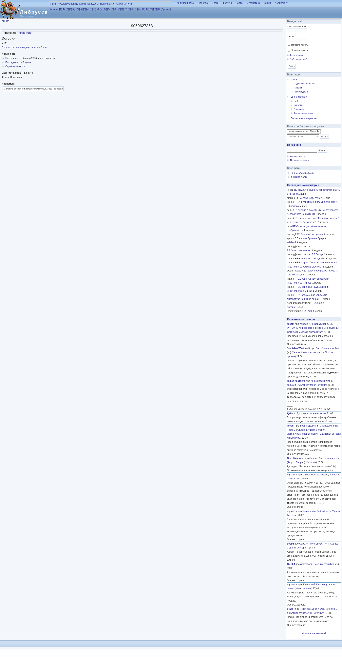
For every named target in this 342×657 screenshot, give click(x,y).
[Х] (132, 9)
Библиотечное (299, 96)
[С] (119, 9)
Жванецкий (308, 584)
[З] (84, 9)
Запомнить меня (300, 50)
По (318, 348)
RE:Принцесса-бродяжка (311, 258)
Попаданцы (332, 328)
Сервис (313, 458)
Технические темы (303, 113)
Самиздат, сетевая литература (304, 332)
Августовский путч (329, 458)
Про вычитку (300, 109)
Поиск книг (294, 144)
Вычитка (298, 105)
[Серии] (80, 3)
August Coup (295, 462)
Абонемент (281, 3)
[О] (108, 9)
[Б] (64, 9)
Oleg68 (291, 564)
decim (290, 543)
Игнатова (305, 608)
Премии (298, 88)
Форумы (227, 3)
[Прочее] (166, 9)
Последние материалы (304, 118)
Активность (25, 32)
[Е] (77, 9)
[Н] (105, 9)
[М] (101, 9)
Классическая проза (312, 352)
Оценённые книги (15, 66)
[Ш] (143, 9)
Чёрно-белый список (302, 173)
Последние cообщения (18, 62)
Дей (289, 413)
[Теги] (129, 3)
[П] (112, 9)
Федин (303, 425)
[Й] (91, 9)
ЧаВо (296, 101)
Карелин (304, 324)
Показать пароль (299, 45)
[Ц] (136, 9)
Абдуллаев (306, 564)
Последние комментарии (303, 185)
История (311, 462)
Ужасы (296, 352)
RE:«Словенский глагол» (309, 198)
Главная (5, 21)
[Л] (98, 9)
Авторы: (54, 9)
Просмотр (11, 32)
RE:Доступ (318, 254)
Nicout (290, 324)
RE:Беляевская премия (310, 234)
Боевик (334, 564)
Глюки (267, 3)
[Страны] (121, 3)
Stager (290, 608)
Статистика (253, 3)
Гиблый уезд (324, 511)
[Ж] (81, 9)
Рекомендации (301, 91)
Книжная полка (185, 3)
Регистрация (296, 55)
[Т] (122, 9)
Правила (203, 3)
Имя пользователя (296, 26)
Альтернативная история (312, 385)
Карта (239, 3)
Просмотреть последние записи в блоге (24, 47)
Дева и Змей (318, 608)
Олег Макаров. (295, 458)
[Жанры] (71, 3)
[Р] (115, 9)
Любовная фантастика (300, 613)
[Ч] (139, 9)
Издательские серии (304, 83)
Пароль (290, 36)
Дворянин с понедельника (311, 413)
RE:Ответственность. (299, 250)
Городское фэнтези (313, 328)
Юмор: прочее (303, 588)
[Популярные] (107, 3)
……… (320, 503)
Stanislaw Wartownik (298, 348)
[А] (60, 9)
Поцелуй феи (321, 564)
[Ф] (129, 9)
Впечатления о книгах (301, 319)
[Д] (73, 9)
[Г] (70, 9)
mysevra (292, 474)
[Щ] (147, 9)
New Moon (317, 474)
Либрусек (34, 12)
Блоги (215, 3)
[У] (125, 9)
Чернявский (309, 511)
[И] (87, 9)
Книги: (52, 3)
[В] (67, 9)
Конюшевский (318, 381)
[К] (94, 9)
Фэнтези (291, 515)
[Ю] (155, 9)
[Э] (151, 9)
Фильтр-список (297, 156)
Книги (294, 79)
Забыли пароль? (298, 59)
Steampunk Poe (330, 348)
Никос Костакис (296, 381)
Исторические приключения (302, 433)
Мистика (318, 613)
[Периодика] (92, 3)
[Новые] (61, 3)
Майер (306, 474)
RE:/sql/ (308, 311)
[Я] (158, 9)
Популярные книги (299, 160)
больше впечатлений (314, 633)
